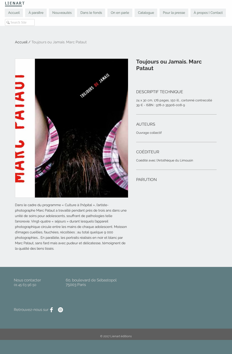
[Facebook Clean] (51, 309)
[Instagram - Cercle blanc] (60, 309)
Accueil (21, 42)
